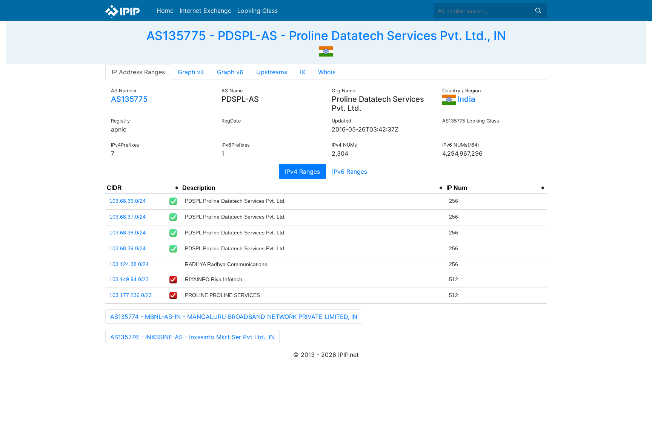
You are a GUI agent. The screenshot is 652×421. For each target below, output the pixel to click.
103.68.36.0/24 (127, 201)
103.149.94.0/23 (129, 279)
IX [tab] (302, 72)
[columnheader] (143, 188)
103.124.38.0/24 (129, 264)
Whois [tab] (326, 72)
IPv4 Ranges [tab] (302, 171)
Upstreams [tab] (271, 72)
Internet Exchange (205, 10)
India (465, 99)
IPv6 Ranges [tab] (349, 171)
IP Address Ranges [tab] (138, 72)
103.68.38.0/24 (127, 233)
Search (538, 10)
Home (165, 10)
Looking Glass (257, 10)
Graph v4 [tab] (191, 72)
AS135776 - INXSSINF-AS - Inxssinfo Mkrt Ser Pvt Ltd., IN (192, 337)
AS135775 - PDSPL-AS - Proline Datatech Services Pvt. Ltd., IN (326, 35)
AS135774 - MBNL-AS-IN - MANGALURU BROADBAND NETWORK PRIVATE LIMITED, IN (233, 316)
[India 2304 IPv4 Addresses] (326, 50)
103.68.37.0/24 (127, 217)
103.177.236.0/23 (130, 295)
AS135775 (129, 99)
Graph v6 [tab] (230, 72)
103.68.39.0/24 (127, 248)
